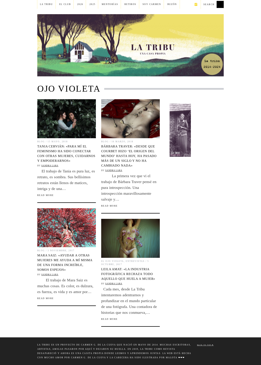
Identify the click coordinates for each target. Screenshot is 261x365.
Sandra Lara (49, 165)
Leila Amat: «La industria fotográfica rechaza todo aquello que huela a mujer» (128, 273)
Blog (41, 141)
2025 (92, 4)
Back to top (204, 345)
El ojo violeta (112, 261)
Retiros (130, 4)
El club (65, 4)
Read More (45, 195)
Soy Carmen (152, 4)
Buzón (172, 4)
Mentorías (110, 4)
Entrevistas (135, 261)
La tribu (46, 4)
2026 (80, 4)
